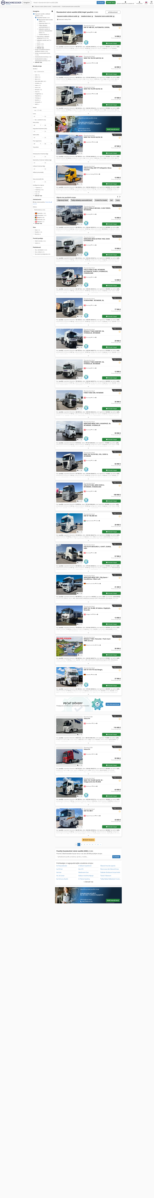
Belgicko (40, 217)
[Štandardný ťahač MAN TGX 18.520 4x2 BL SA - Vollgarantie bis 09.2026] (69, 787)
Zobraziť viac (89, 882)
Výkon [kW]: (36, 134)
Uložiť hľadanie (89, 840)
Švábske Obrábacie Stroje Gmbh (110, 872)
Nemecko (41, 213)
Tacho (118, 200)
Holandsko (41, 215)
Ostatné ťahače (44, 34)
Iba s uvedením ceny (40, 120)
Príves (40, 46)
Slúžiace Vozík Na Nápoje (85, 876)
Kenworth (38, 102)
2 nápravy (39, 189)
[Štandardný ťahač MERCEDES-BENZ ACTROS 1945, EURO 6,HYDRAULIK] (69, 246)
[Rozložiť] (88, 52)
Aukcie (37, 243)
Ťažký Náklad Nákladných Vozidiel (110, 879)
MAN (37, 77)
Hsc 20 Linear (60, 876)
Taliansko (41, 219)
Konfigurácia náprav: (38, 185)
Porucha (38, 234)
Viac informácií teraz (113, 704)
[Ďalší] (81, 35)
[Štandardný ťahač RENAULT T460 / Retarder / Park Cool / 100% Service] (69, 646)
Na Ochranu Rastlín (62, 879)
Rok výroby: (36, 122)
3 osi (37, 192)
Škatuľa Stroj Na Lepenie (107, 866)
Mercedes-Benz (40, 81)
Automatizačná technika (43, 57)
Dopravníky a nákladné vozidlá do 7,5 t (43, 37)
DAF (37, 75)
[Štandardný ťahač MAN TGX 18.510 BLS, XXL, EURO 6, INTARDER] (69, 462)
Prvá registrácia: (37, 141)
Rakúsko (40, 221)
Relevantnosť (113, 12)
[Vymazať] (78, 16)
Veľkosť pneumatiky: (38, 172)
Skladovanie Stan (83, 872)
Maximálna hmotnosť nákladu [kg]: (42, 160)
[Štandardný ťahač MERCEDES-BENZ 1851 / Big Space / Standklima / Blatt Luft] (69, 585)
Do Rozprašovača (61, 866)
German (58, 872)
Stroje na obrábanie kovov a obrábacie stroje (42, 50)
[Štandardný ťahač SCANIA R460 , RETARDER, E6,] (69, 308)
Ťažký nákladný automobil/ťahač (44, 26)
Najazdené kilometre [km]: (40, 128)
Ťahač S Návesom (105, 876)
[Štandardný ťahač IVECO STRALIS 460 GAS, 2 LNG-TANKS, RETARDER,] (69, 215)
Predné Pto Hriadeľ (101, 200)
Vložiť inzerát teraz (113, 129)
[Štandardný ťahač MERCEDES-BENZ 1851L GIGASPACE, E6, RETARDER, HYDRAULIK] (69, 431)
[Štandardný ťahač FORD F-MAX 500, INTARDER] (69, 400)
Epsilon (38, 100)
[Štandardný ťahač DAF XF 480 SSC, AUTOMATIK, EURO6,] (69, 35)
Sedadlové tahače (43, 17)
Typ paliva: (36, 147)
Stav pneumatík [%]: (38, 179)
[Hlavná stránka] (32, 6)
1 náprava (38, 187)
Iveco (37, 87)
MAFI (37, 104)
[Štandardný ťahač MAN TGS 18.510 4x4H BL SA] (69, 66)
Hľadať (101, 2)
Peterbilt (38, 96)
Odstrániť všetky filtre (64, 19)
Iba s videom (40, 252)
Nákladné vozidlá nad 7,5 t (44, 41)
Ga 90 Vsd (59, 869)
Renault (38, 89)
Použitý (38, 232)
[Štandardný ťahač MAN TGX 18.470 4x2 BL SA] (69, 96)
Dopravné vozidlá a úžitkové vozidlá (42, 14)
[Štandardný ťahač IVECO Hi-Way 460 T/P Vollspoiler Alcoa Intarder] (69, 175)
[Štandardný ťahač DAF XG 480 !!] (69, 818)
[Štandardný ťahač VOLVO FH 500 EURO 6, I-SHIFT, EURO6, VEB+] (69, 554)
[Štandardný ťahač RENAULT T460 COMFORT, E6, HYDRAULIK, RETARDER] (69, 369)
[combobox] (43, 209)
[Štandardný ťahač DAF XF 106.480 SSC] (69, 523)
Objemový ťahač (44, 23)
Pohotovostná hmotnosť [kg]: (40, 154)
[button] (151, 2)
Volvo (38, 85)
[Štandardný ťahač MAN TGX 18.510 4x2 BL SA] (69, 145)
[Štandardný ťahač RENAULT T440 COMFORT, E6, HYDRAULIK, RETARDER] (69, 339)
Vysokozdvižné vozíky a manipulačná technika (42, 59)
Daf (111, 200)
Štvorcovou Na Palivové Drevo (109, 869)
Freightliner (39, 94)
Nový (37, 230)
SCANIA (38, 83)
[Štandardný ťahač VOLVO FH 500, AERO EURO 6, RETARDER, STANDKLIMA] (69, 492)
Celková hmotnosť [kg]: (39, 166)
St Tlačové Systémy (84, 879)
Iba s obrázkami (41, 250)
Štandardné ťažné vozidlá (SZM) (46, 20)
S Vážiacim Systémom (85, 866)
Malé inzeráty (40, 241)
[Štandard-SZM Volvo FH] (69, 726)
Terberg (38, 98)
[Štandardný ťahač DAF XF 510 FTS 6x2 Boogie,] (69, 677)
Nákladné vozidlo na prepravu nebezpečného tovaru (45, 30)
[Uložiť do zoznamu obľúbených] (120, 28)
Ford (37, 91)
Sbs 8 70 (80, 869)
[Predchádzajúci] (57, 35)
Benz (37, 79)
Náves (40, 44)
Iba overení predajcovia (42, 254)
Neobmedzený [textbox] (39, 210)
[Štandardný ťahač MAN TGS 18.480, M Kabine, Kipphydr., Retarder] (69, 615)
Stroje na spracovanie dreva (42, 54)
